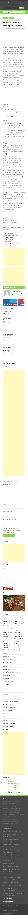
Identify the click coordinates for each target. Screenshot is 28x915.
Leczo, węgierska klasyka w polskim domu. (9, 349)
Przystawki (7, 362)
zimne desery (12, 244)
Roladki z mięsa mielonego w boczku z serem (10, 335)
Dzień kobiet (7, 666)
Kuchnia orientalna (9, 717)
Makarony (6, 632)
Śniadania (6, 647)
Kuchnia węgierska (9, 723)
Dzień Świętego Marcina (10, 672)
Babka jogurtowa (8, 863)
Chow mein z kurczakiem (11, 866)
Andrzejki (6, 656)
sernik (17, 60)
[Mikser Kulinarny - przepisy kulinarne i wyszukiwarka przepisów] (14, 790)
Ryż (15, 641)
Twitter (15, 301)
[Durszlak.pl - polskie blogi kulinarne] (14, 792)
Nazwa (5, 504)
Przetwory (17, 637)
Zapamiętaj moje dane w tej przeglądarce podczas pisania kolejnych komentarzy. (12, 530)
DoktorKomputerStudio (10, 910)
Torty (11, 18)
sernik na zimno (8, 241)
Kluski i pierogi (7, 628)
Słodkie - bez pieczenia (10, 243)
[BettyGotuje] (14, 4)
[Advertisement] (14, 257)
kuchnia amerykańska (9, 235)
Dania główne (8, 318)
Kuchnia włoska (8, 726)
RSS (9, 826)
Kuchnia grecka (8, 714)
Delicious (22, 304)
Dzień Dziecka (7, 663)
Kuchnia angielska (8, 704)
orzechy (6, 237)
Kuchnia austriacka (9, 707)
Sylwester (6, 678)
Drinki (5, 626)
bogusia (5, 885)
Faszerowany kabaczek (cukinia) (8, 320)
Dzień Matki (7, 669)
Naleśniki (17, 632)
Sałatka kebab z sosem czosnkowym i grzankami (9, 364)
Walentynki (6, 685)
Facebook (7, 301)
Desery (6, 18)
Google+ (22, 301)
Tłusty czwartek (8, 681)
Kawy (15, 626)
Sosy (15, 647)
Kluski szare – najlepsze (16, 885)
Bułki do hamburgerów (10, 855)
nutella (17, 235)
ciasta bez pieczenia (11, 233)
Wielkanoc (6, 688)
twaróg (6, 244)
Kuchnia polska (8, 720)
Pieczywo (17, 634)
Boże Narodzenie (8, 660)
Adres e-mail (7, 511)
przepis (11, 237)
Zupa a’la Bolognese (14, 882)
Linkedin (8, 304)
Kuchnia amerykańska (10, 701)
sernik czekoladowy (9, 239)
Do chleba (17, 623)
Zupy (15, 650)
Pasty (5, 634)
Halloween (6, 675)
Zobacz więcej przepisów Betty (17, 294)
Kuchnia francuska (9, 711)
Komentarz (7, 484)
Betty (11, 20)
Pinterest (15, 304)
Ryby (4, 641)
